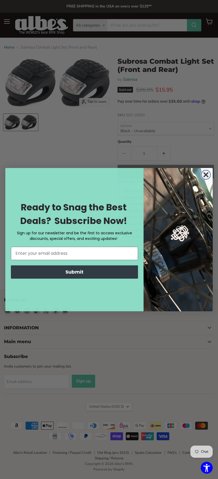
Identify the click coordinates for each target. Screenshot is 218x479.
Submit (74, 272)
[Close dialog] (206, 174)
